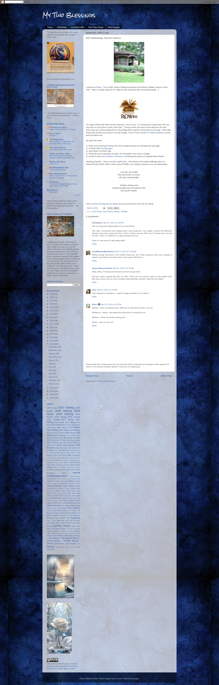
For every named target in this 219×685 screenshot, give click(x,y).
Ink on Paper (55, 133)
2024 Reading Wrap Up (71, 443)
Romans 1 (53, 135)
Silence (57, 518)
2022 (52, 307)
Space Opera (51, 520)
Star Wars (76, 520)
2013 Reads (59, 422)
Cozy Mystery (64, 460)
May (51, 370)
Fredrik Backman (59, 470)
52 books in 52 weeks (114, 156)
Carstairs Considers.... (59, 127)
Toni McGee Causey (65, 531)
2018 (52, 321)
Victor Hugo (51, 533)
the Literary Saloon (58, 148)
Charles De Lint (52, 458)
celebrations (59, 544)
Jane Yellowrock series (61, 488)
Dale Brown (56, 462)
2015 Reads (66, 425)
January (52, 384)
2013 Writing (70, 422)
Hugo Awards (60, 479)
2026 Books (62, 27)
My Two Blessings (68, 15)
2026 (52, 294)
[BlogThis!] (111, 208)
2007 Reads (52, 408)
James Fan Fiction (74, 483)
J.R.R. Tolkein (51, 483)
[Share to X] (113, 208)
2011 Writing (108, 212)
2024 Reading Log (54, 443)
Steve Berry (51, 523)
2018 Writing (75, 430)
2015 (52, 331)
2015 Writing (75, 425)
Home (49, 27)
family (50, 546)
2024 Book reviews (73, 440)
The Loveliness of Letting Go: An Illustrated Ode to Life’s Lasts (62, 143)
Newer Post (92, 376)
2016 (52, 327)
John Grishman (62, 493)
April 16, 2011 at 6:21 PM (111, 304)
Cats (69, 455)
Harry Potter (70, 470)
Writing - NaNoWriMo (62, 538)
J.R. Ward (76, 481)
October (52, 354)
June (51, 367)
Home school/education (63, 474)
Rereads (68, 513)
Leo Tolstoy (63, 500)
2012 (52, 341)
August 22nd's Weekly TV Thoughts (63, 129)
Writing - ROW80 (120, 212)
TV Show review (59, 529)
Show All (77, 195)
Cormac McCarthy (53, 460)
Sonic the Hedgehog (70, 518)
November (53, 350)
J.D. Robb (69, 481)
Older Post (166, 376)
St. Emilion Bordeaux (155, 133)
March (51, 377)
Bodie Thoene (71, 453)
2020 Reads (70, 433)
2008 (52, 394)
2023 (52, 304)
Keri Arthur (57, 498)
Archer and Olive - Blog (60, 154)
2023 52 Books (57, 438)
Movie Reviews (54, 505)
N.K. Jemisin (65, 506)
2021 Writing (71, 435)
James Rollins (69, 486)
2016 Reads (51, 427)
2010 (52, 388)
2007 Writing (66, 407)
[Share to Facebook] (115, 208)
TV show (77, 529)
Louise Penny (74, 500)
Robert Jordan (53, 515)
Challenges (76, 455)
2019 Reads (51, 433)
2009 (52, 391)
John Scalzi (72, 493)
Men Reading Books (58, 174)
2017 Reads (74, 427)
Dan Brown (64, 462)
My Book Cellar (77, 27)
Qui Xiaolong (72, 510)
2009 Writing (64, 414)
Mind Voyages (114, 27)
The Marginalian (56, 139)
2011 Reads (97, 212)
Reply (94, 244)
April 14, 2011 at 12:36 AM (125, 252)
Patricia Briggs (62, 510)
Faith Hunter (75, 465)
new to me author (72, 547)
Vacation (76, 531)
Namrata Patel (51, 508)
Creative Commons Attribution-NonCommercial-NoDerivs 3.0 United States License (62, 666)
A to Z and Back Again (62, 450)
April (51, 374)
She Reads (54, 182)
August (52, 360)
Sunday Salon (61, 525)
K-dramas (67, 496)
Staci (94, 290)
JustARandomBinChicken (103, 252)
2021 (52, 311)
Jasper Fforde (75, 488)
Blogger (136, 679)
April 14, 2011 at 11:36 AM (123, 268)
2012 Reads (67, 419)
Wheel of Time (52, 536)
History (63, 473)
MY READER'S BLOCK (59, 168)
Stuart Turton (70, 523)
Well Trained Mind (74, 533)
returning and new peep (107, 204)
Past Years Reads (95, 27)
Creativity (72, 460)
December (53, 347)
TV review (69, 528)
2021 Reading (60, 435)
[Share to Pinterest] (118, 208)
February (53, 380)
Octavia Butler (51, 510)
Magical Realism (53, 503)
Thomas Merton (52, 531)
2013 (52, 337)
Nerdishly (54, 190)
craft (78, 543)
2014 (52, 334)
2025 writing (72, 448)
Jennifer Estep (51, 493)
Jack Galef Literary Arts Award (61, 150)
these (99, 87)
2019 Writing (60, 433)
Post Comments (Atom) (106, 381)
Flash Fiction (71, 467)
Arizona (73, 450)
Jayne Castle (65, 491)
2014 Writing (57, 425)
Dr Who (66, 465)
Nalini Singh (75, 506)
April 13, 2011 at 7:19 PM (113, 223)
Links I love (54, 164)
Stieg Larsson (61, 523)
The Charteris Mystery (58, 170)
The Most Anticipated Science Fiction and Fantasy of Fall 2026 (63, 185)
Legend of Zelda (52, 500)
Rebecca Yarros (59, 513)
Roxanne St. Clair (66, 515)
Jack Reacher (62, 483)
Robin (94, 304)
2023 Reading (52, 440)
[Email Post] (104, 208)
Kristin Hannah (67, 498)
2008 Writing (63, 410)
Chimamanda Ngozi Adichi (65, 458)
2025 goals (63, 448)
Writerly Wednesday (66, 536)
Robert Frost (76, 513)
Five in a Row (60, 467)
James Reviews (54, 486)
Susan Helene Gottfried (102, 268)
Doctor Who (51, 465)
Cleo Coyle (76, 458)
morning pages (60, 547)
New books (54, 192)
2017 (52, 324)
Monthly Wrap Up (74, 503)
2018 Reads (64, 430)
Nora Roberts (73, 508)
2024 (52, 301)
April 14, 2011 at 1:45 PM (107, 290)
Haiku (124, 162)
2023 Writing (61, 440)
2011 (52, 344)
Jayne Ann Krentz (53, 491)
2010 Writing (60, 417)
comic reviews (70, 544)
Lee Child (76, 498)
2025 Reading (69, 445)
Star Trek (68, 520)
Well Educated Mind (62, 533)
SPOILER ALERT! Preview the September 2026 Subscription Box (62, 157)
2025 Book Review (54, 445)
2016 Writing (62, 427)
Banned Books (59, 453)
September (53, 357)
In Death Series (58, 481)
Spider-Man (60, 520)
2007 (52, 398)
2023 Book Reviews (72, 438)
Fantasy (49, 467)
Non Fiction (62, 508)
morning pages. (106, 148)
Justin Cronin (58, 496)
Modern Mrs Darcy (57, 162)
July (51, 364)
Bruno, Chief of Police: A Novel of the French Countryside (63, 177)
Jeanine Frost (75, 491)
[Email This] (108, 208)
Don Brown (59, 465)
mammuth (118, 679)
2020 (52, 314)
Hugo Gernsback (70, 479)
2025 (52, 297)
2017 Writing (52, 430)
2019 (52, 317)
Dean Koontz (74, 462)
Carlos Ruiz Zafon (59, 455)
